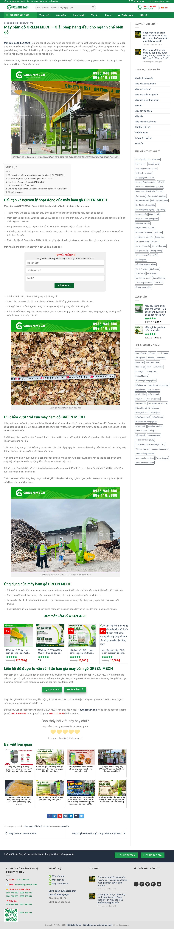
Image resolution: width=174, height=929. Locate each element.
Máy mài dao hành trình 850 (23, 833)
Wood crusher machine (145, 463)
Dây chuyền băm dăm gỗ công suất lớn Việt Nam (97, 833)
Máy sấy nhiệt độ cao (145, 121)
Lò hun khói (158, 367)
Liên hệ (143, 15)
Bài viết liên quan (15, 192)
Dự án (108, 15)
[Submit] (93, 7)
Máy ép (138, 105)
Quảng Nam (159, 237)
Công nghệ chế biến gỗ (14, 23)
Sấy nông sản (141, 260)
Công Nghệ (78, 15)
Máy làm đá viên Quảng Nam (147, 219)
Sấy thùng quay (154, 435)
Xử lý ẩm (139, 143)
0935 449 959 (12, 893)
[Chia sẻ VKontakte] (65, 816)
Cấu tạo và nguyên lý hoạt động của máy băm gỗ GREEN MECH (36, 175)
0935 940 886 (26, 904)
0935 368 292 (26, 913)
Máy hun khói (141, 394)
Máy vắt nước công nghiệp (146, 422)
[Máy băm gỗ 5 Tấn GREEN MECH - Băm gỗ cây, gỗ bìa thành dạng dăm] (50, 635)
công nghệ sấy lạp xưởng (146, 182)
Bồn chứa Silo (141, 353)
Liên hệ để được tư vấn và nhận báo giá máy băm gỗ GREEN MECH (38, 189)
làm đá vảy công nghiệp (145, 210)
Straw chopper (141, 431)
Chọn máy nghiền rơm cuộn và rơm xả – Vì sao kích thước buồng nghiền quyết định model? (155, 36)
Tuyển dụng (140, 273)
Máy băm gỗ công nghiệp (146, 381)
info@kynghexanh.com (26, 884)
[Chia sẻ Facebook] (49, 816)
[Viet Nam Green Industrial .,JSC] (166, 7)
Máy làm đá (140, 399)
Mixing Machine (142, 376)
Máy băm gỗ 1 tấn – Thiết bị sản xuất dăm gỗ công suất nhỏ (113, 651)
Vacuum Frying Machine (145, 454)
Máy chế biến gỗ (143, 89)
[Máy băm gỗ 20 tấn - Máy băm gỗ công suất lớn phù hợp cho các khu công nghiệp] (18, 635)
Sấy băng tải (140, 435)
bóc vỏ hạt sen (154, 159)
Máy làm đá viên (153, 399)
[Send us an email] (140, 1)
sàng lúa (153, 431)
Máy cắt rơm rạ (154, 390)
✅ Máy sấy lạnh (57, 876)
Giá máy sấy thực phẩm (156, 196)
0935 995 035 (26, 893)
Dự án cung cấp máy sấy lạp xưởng (149, 187)
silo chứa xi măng (142, 242)
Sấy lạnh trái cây (142, 251)
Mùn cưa (158, 232)
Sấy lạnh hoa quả (159, 246)
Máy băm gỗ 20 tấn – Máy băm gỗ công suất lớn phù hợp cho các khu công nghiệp (17, 651)
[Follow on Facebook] (129, 1)
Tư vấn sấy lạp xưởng (144, 283)
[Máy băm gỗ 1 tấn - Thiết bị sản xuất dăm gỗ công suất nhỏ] (114, 635)
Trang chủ (44, 15)
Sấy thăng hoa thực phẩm (146, 264)
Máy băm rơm (141, 385)
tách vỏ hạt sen (159, 278)
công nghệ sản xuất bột (145, 178)
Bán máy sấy (140, 159)
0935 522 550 (26, 896)
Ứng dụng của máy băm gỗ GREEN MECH (26, 182)
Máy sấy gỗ (155, 412)
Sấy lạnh (155, 242)
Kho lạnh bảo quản (144, 78)
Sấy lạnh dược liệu (143, 246)
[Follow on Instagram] (132, 1)
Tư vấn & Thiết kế (143, 138)
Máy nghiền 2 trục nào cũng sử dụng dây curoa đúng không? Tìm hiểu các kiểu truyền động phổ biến (156, 54)
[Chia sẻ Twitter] (54, 816)
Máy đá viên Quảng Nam (145, 228)
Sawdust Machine (155, 426)
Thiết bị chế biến (143, 127)
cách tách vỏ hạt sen (144, 173)
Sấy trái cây (154, 269)
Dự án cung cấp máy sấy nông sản (149, 191)
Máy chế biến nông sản (146, 94)
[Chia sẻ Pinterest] (60, 816)
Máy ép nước (141, 426)
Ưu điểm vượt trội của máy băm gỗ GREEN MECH (30, 178)
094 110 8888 (149, 6)
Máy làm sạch (153, 394)
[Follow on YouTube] (143, 1)
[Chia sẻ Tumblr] (76, 816)
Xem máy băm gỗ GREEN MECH (24, 185)
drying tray (140, 362)
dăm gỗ (161, 182)
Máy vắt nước (158, 417)
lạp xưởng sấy (141, 214)
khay (149, 367)
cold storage (163, 353)
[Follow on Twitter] (138, 1)
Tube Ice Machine (142, 449)
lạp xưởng (161, 210)
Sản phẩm (61, 15)
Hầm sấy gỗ (140, 367)
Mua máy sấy (154, 214)
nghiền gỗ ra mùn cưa (144, 237)
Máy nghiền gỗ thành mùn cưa (147, 408)
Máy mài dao (141, 403)
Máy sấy (139, 116)
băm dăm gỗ (141, 164)
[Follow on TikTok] (135, 1)
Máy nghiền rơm (142, 412)
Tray (163, 444)
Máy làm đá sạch (143, 111)
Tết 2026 (159, 283)
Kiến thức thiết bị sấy (159, 200)
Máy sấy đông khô (143, 417)
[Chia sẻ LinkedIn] (70, 816)
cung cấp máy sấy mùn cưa (146, 169)
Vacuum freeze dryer (160, 449)
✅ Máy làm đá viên (58, 883)
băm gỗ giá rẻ (153, 164)
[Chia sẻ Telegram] (81, 816)
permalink (65, 826)
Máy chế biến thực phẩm (147, 100)
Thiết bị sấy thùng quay (145, 440)
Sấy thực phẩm (141, 269)
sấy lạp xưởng (156, 251)
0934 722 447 (12, 904)
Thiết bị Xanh (141, 132)
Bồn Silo (152, 353)
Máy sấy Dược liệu (143, 223)
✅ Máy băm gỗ (57, 879)
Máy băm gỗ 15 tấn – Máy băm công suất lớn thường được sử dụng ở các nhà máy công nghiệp (82, 651)
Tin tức (94, 15)
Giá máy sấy (140, 196)
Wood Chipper (162, 458)
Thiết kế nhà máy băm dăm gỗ (147, 444)
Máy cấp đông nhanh (145, 83)
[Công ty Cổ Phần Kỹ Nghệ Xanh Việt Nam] (162, 7)
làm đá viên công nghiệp (145, 205)
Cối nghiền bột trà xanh (145, 358)
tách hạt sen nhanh (143, 278)
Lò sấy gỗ (139, 371)
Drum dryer (161, 358)
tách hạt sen (152, 273)
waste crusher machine (145, 458)
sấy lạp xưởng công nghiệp (146, 255)
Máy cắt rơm (140, 390)
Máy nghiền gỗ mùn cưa (157, 403)
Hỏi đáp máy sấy (142, 200)
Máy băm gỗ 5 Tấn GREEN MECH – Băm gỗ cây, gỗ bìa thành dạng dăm (50, 651)
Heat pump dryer (153, 362)
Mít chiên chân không (144, 232)
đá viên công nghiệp (144, 287)
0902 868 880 (12, 896)
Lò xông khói (151, 371)
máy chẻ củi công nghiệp (158, 385)
